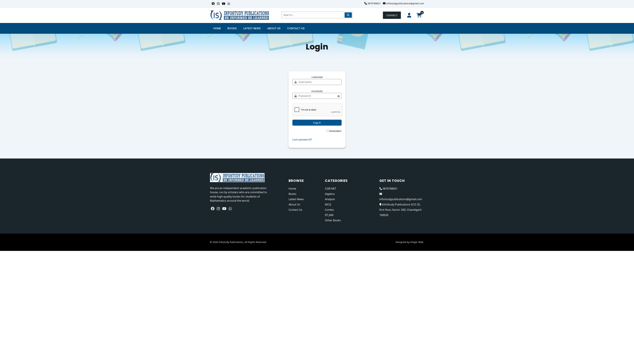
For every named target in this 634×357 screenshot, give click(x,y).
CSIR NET (330, 188)
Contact (391, 15)
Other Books (333, 220)
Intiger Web (416, 242)
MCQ (328, 204)
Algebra (330, 194)
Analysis (330, 199)
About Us (274, 28)
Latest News (252, 28)
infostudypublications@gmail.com (405, 3)
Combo (329, 210)
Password (317, 91)
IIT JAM (329, 215)
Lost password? (302, 139)
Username (317, 77)
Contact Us (296, 28)
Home (217, 28)
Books (232, 28)
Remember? (335, 131)
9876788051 (374, 3)
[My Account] (409, 15)
